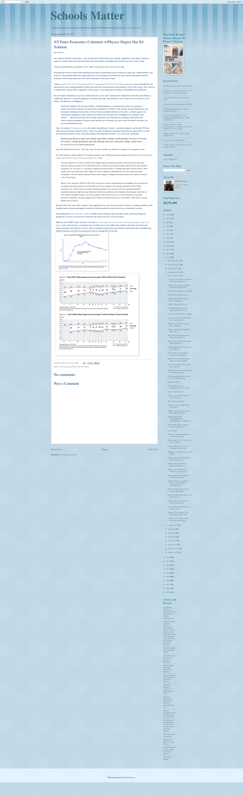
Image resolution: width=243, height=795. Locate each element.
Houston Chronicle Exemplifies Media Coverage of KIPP (179, 359)
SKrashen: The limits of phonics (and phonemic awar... (179, 435)
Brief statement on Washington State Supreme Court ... (178, 476)
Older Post (153, 449)
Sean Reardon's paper (80, 214)
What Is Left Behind (167, 758)
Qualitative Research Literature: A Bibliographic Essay (168, 689)
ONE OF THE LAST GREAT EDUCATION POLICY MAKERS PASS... (178, 483)
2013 (168, 561)
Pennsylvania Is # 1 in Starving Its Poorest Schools (179, 441)
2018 (168, 246)
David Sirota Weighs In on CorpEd (180, 291)
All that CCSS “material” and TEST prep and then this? (178, 513)
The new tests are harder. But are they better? (179, 406)
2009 (168, 576)
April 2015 (172, 540)
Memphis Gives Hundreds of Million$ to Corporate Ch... (178, 470)
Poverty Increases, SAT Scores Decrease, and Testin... (178, 502)
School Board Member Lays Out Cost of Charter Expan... (179, 377)
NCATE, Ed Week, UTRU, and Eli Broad (177, 86)
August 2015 (173, 525)
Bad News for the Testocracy (177, 295)
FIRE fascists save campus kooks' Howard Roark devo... (179, 458)
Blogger (132, 777)
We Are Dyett (172, 430)
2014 (168, 557)
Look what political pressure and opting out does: (179, 507)
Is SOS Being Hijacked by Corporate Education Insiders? (176, 110)
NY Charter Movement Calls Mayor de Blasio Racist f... (178, 309)
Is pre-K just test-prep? (176, 275)
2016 (168, 253)
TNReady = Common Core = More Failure (180, 453)
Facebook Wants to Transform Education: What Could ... (178, 447)
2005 (168, 592)
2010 (168, 573)
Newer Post (56, 449)
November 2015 (174, 264)
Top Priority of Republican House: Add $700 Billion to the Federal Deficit (177, 91)
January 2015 (173, 552)
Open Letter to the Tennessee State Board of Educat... (179, 342)
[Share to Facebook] (96, 363)
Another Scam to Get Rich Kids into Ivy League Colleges (177, 145)
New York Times (83, 366)
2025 (168, 218)
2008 (168, 580)
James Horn (182, 181)
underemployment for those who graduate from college (79, 158)
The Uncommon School (176, 401)
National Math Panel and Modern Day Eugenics (168, 668)
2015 (168, 257)
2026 (168, 214)
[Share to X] (93, 363)
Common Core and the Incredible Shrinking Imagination (179, 280)
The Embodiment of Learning (169, 735)
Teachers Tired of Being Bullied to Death (177, 104)
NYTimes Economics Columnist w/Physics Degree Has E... (179, 286)
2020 (168, 238)
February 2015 (173, 548)
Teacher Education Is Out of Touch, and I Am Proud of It (169, 713)
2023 (168, 226)
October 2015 (173, 268)
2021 (168, 234)
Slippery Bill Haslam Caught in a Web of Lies (179, 330)
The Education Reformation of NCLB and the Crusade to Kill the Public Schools (168, 725)
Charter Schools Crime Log (177, 304)
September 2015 (174, 272)
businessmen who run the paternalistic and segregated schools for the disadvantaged (94, 84)
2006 (168, 588)
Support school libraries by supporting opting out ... (177, 464)
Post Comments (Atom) (68, 454)
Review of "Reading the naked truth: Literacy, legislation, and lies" (168, 701)
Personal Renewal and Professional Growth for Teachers (169, 678)
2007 (168, 584)
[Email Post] (84, 363)
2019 (168, 242)
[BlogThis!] (91, 363)
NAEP (74, 366)
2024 (168, 222)
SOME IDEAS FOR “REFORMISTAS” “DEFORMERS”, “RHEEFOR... (180, 419)
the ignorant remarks (79, 128)
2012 (168, 565)
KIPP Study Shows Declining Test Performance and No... (180, 371)
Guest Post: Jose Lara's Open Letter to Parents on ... (180, 496)
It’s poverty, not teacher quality (174, 140)
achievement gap (65, 366)
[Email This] (88, 363)
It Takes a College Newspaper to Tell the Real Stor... (179, 396)
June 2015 (172, 533)
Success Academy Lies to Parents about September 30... (179, 319)
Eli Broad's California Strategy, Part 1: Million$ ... (178, 324)
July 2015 (171, 529)
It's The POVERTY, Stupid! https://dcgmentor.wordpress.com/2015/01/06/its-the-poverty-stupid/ (177, 126)
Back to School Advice (176, 391)
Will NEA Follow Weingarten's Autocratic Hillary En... (178, 336)
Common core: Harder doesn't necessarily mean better (178, 519)
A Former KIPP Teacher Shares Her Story (175, 98)
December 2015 (174, 260)
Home (105, 449)
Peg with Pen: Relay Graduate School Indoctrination (178, 425)
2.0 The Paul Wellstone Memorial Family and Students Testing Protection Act (169, 612)
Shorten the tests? (174, 382)
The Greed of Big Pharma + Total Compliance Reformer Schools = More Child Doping (176, 117)
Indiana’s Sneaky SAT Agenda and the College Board (176, 134)
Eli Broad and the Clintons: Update (180, 314)
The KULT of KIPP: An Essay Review (169, 742)
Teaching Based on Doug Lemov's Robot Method (179, 348)
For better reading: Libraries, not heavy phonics (179, 365)
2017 (168, 249)
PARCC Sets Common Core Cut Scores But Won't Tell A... (179, 412)
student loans (70, 144)
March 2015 (172, 544)
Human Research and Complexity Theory (169, 650)
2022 (168, 230)
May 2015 (172, 537)
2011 (168, 569)
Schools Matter (87, 15)
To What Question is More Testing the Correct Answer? (169, 750)
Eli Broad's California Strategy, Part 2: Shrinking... (178, 299)
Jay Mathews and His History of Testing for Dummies (169, 658)
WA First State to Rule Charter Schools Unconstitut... (178, 490)
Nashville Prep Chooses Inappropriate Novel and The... (179, 387)
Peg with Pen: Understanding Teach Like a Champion (178, 354)
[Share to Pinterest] (98, 363)
